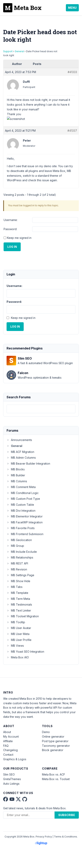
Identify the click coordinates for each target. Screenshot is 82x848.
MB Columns (19, 481)
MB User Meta (20, 634)
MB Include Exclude (24, 551)
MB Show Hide (20, 581)
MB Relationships (22, 557)
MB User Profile (21, 640)
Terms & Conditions (65, 836)
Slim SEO (9, 774)
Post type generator (55, 741)
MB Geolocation (21, 540)
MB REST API (19, 563)
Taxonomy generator (56, 745)
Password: (10, 229)
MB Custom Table (22, 504)
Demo (46, 732)
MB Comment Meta (23, 487)
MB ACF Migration (22, 451)
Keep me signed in (19, 237)
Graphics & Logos (14, 759)
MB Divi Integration (23, 510)
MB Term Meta (20, 598)
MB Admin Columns (23, 457)
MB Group (17, 545)
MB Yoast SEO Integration (27, 651)
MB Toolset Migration (25, 616)
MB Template (19, 592)
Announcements (21, 440)
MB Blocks (18, 469)
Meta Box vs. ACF (53, 774)
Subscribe (66, 815)
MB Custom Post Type (25, 498)
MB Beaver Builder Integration (30, 463)
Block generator (52, 750)
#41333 (72, 72)
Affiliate (8, 741)
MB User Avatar (21, 628)
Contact (8, 754)
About (7, 732)
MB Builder (18, 475)
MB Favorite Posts (23, 528)
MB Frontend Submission (27, 534)
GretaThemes (12, 779)
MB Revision (19, 569)
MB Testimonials (21, 604)
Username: (11, 220)
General (19, 51)
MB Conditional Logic (25, 493)
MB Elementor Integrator (27, 516)
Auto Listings (11, 783)
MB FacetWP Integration (27, 522)
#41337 (72, 130)
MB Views (17, 645)
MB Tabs (16, 586)
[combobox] (41, 409)
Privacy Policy (44, 836)
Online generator (53, 736)
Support (8, 51)
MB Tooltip (18, 622)
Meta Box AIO (20, 657)
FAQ (6, 745)
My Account (11, 736)
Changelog (10, 750)
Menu (72, 7)
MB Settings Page (22, 575)
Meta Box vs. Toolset (56, 779)
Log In (12, 246)
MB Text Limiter (21, 610)
